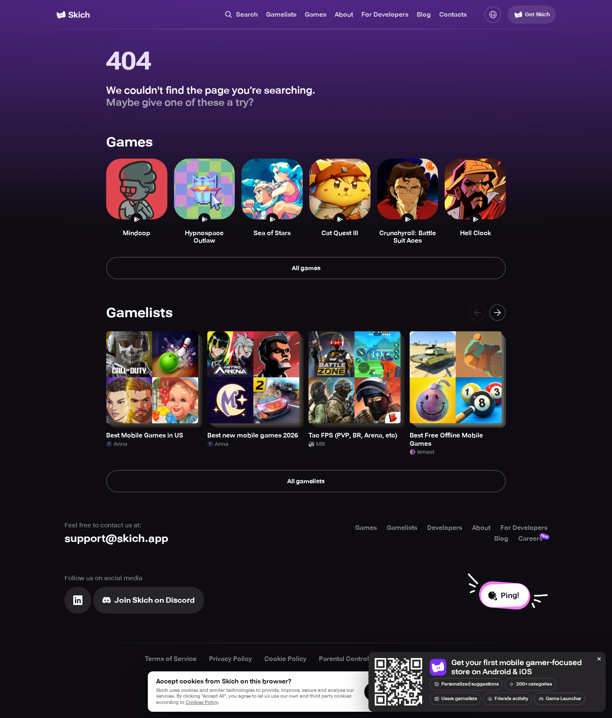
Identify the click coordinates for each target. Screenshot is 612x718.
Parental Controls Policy (356, 659)
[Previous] (477, 312)
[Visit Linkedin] (78, 600)
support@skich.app (116, 538)
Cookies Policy (202, 702)
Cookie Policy (285, 659)
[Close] (599, 659)
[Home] (73, 15)
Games (315, 14)
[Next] (497, 312)
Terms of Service (171, 659)
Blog (424, 14)
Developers (444, 528)
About (344, 14)
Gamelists (281, 14)
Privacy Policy (230, 659)
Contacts (453, 14)
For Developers (384, 14)
